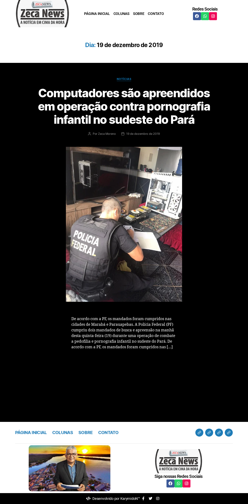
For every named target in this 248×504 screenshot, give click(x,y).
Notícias (124, 79)
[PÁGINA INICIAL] (199, 433)
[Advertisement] (124, 380)
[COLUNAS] (209, 433)
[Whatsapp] (205, 16)
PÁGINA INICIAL (97, 13)
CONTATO (156, 13)
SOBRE (138, 13)
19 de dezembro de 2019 (143, 134)
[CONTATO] (229, 433)
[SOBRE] (219, 433)
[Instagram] (213, 16)
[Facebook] (197, 16)
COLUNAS (121, 13)
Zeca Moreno (107, 134)
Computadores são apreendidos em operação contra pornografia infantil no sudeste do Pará (124, 106)
